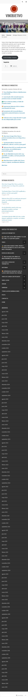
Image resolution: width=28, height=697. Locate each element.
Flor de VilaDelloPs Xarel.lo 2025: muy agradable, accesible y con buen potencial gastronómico (11, 209)
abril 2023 (4, 457)
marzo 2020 (5, 592)
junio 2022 (4, 494)
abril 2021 (4, 545)
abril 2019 (4, 632)
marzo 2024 (5, 417)
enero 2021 (4, 556)
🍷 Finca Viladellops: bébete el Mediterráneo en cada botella (11, 257)
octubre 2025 (5, 348)
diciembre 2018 (5, 647)
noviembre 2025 (6, 344)
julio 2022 (4, 490)
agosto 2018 (5, 661)
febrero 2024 (5, 421)
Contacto (5, 298)
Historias (8, 35)
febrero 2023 (5, 464)
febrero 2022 (5, 508)
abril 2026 (4, 326)
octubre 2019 (5, 610)
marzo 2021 (5, 548)
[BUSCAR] (22, 2)
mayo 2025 (5, 366)
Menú (26, 1)
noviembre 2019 (6, 607)
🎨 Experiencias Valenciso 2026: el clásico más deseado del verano (12, 272)
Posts (3, 295)
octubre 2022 (5, 479)
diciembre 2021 (5, 515)
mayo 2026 (5, 322)
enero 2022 (4, 512)
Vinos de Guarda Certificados (11, 276)
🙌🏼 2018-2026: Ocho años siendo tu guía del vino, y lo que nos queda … (14, 237)
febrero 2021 (5, 552)
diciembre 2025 (6, 341)
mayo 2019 (4, 628)
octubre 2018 (5, 654)
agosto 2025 (5, 355)
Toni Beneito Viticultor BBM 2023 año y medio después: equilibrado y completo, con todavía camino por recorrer (13, 218)
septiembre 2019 (6, 614)
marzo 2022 (5, 505)
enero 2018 (4, 687)
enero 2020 (5, 599)
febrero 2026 (5, 333)
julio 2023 (4, 446)
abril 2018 (4, 676)
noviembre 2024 (6, 388)
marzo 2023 (5, 461)
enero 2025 (5, 381)
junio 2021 (4, 537)
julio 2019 (4, 621)
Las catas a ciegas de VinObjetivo (8, 263)
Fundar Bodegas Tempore (10, 57)
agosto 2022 (5, 486)
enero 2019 (4, 643)
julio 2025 (4, 359)
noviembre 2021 (6, 519)
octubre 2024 (5, 392)
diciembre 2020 (6, 559)
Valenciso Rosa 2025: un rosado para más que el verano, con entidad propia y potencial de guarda (14, 200)
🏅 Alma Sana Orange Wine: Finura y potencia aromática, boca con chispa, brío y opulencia (13, 247)
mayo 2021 (4, 541)
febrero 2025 (5, 377)
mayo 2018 (4, 672)
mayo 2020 (5, 585)
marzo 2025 (5, 373)
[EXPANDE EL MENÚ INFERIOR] (24, 242)
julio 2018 (4, 665)
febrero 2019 (5, 639)
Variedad (4, 287)
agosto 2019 (5, 618)
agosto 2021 (5, 530)
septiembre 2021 (6, 526)
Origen (4, 284)
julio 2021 (4, 534)
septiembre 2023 (6, 439)
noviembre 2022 (6, 475)
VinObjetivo (14, 15)
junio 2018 (4, 669)
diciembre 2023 (6, 428)
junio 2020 (4, 581)
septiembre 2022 (6, 483)
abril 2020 (4, 588)
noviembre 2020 (6, 563)
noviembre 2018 (6, 650)
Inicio (3, 35)
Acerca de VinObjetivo (8, 233)
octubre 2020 (5, 566)
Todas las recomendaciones (10, 291)
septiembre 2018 (6, 658)
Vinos (3, 242)
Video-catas (5, 280)
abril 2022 (4, 501)
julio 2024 (4, 402)
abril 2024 (4, 413)
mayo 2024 (5, 410)
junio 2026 (4, 319)
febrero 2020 (5, 596)
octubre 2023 (5, 435)
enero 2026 (5, 337)
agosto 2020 (5, 574)
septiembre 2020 (6, 570)
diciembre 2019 (5, 603)
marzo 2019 (5, 636)
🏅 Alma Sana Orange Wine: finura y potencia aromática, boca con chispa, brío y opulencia (13, 137)
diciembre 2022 (6, 472)
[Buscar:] (14, 174)
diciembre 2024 (6, 384)
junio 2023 (4, 450)
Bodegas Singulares (8, 253)
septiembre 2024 (6, 395)
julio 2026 (4, 315)
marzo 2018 (5, 679)
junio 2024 (4, 406)
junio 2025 (4, 362)
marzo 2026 (5, 330)
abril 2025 (4, 370)
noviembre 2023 (6, 432)
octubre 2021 (5, 523)
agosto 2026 (5, 311)
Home (3, 302)
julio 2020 (4, 577)
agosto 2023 (5, 443)
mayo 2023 (5, 454)
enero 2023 (5, 468)
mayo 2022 (4, 497)
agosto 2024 (5, 399)
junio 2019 (4, 625)
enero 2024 (5, 424)
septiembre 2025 (6, 351)
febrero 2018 (5, 683)
